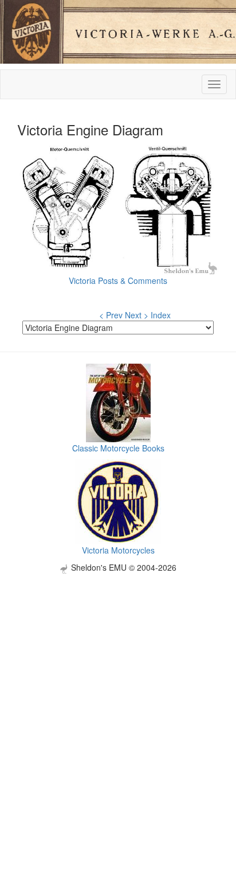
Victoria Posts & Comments (118, 280)
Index (161, 315)
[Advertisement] (118, 692)
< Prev (111, 315)
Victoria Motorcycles (118, 550)
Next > (136, 315)
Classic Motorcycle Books (118, 448)
